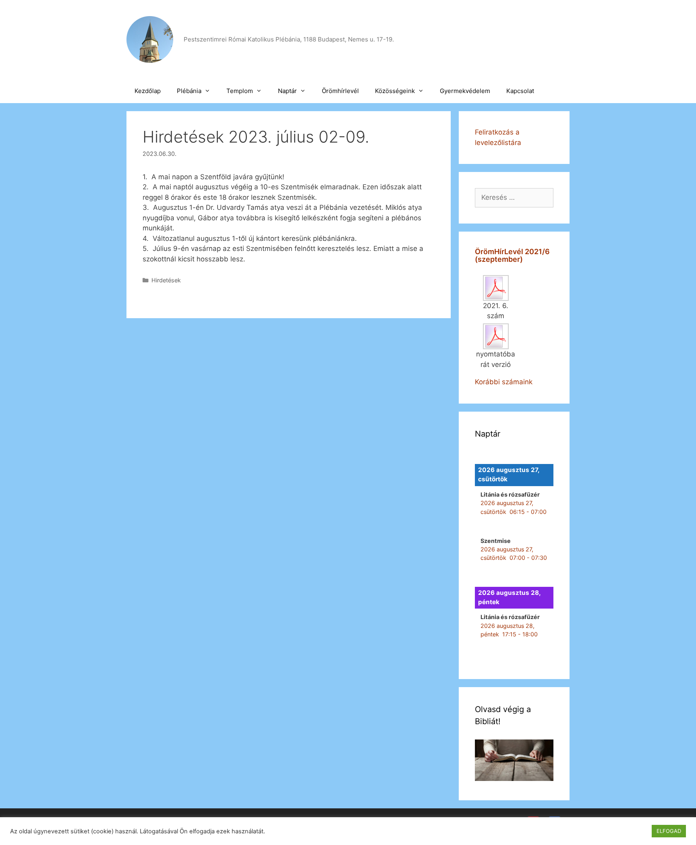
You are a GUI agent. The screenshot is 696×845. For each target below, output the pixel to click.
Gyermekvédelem (465, 91)
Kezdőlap (148, 91)
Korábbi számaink (503, 382)
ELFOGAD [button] (669, 831)
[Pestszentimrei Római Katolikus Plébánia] (149, 39)
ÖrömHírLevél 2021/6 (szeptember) (512, 255)
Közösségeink (395, 91)
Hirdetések (166, 280)
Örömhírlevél (340, 91)
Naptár (287, 91)
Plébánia (189, 91)
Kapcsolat (520, 91)
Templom (239, 91)
